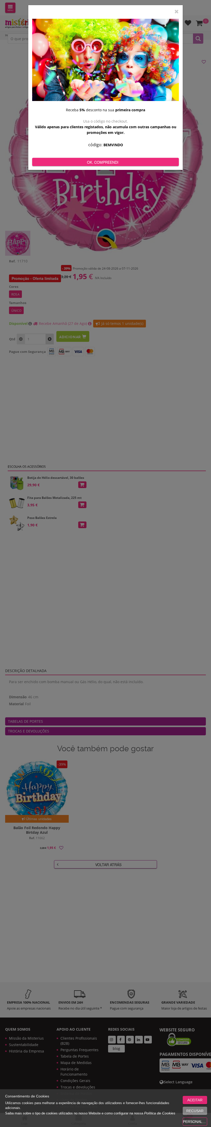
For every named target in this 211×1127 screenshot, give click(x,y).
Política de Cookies (159, 1113)
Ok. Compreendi (102, 162)
